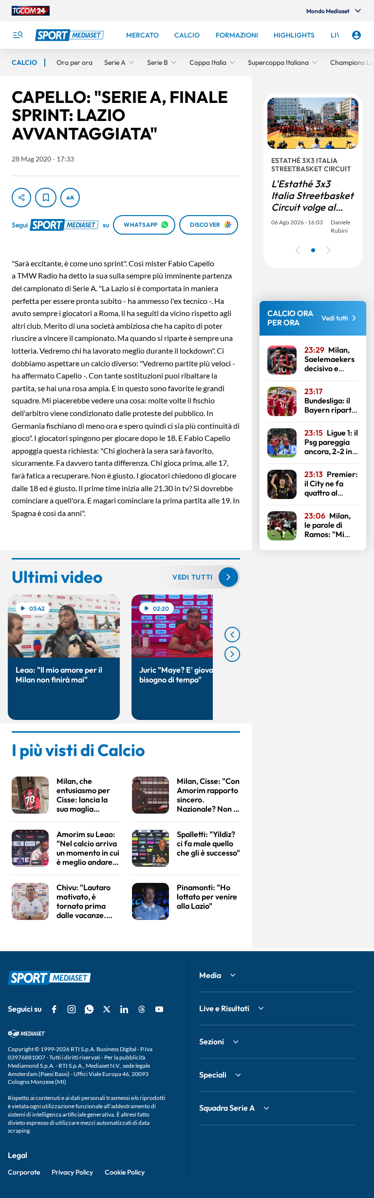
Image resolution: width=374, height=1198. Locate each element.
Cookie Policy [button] (125, 1172)
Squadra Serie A (227, 1108)
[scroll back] (232, 634)
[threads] (142, 1009)
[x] (107, 1009)
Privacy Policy (72, 1172)
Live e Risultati (224, 1008)
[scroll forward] (232, 654)
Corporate (24, 1172)
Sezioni (211, 1041)
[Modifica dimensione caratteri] (70, 197)
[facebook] (54, 1009)
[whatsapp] (89, 1009)
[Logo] (70, 35)
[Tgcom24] (31, 11)
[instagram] (71, 1009)
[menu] (17, 35)
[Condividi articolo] (21, 197)
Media (210, 975)
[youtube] (159, 1009)
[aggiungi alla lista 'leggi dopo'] (45, 197)
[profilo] (356, 35)
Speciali (212, 1074)
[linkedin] (124, 1009)
